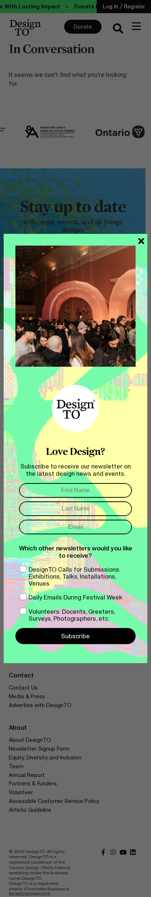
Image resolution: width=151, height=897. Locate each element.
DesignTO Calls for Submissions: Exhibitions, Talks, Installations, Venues (74, 576)
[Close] (141, 241)
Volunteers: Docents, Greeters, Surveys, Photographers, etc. (72, 615)
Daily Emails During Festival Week (75, 597)
